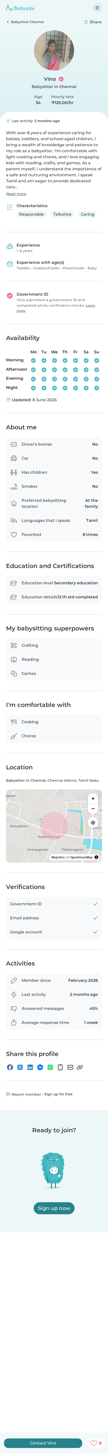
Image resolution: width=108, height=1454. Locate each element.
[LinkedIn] (30, 1067)
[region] (54, 826)
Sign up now (54, 1208)
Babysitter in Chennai (54, 86)
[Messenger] (40, 1067)
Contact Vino (43, 1443)
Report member (26, 1094)
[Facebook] (10, 1067)
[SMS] (60, 1067)
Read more (16, 194)
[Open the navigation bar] (97, 8)
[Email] (70, 1067)
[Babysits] (20, 8)
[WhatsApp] (50, 1067)
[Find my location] (93, 823)
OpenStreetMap (81, 857)
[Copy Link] (79, 1067)
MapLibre (58, 857)
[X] (20, 1067)
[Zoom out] (93, 808)
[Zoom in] (93, 798)
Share (95, 22)
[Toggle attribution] (96, 857)
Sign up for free (58, 1094)
